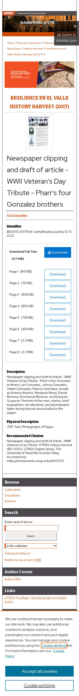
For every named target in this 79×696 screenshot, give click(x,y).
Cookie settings (53, 645)
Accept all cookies (39, 671)
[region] (39, 653)
